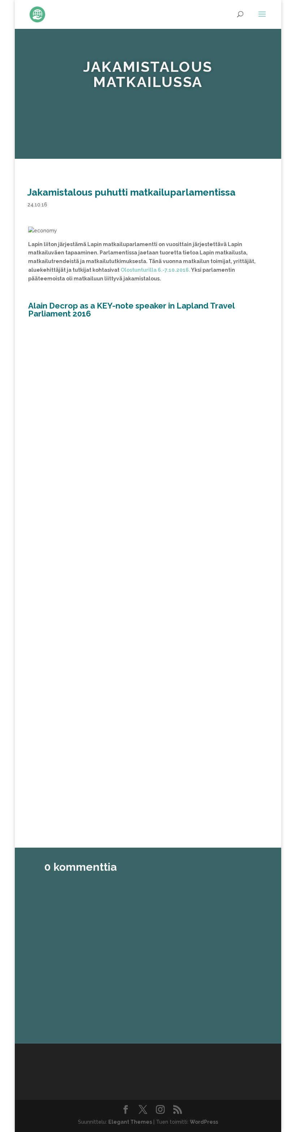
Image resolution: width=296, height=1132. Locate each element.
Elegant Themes (130, 1122)
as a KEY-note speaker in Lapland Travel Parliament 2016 (131, 309)
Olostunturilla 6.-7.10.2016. (155, 270)
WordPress (204, 1122)
